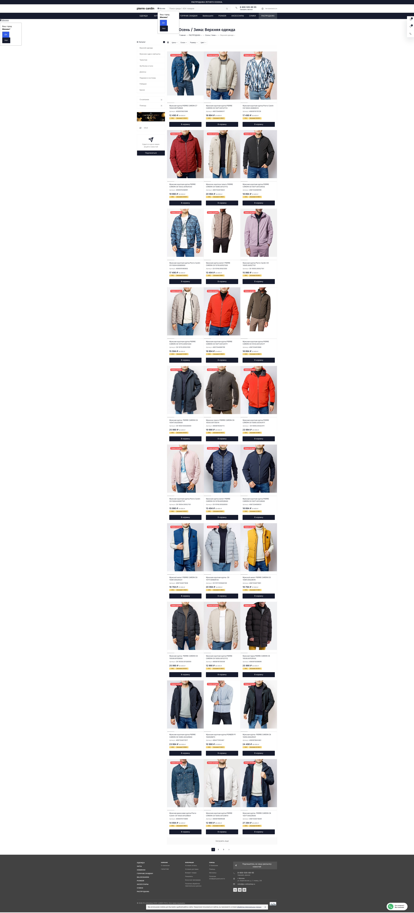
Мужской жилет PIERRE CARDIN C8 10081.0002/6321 (183, 578)
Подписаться (151, 153)
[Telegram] (244, 890)
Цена (174, 42)
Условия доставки (191, 869)
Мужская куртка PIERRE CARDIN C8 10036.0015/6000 (183, 657)
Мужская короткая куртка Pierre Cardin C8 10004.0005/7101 (184, 500)
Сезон (182, 42)
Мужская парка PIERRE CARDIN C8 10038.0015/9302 (256, 657)
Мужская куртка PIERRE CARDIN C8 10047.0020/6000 (183, 421)
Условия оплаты (191, 865)
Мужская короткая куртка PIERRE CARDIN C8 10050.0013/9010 (219, 814)
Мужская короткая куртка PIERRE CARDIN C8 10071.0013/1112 (219, 107)
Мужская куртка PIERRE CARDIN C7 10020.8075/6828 (183, 107)
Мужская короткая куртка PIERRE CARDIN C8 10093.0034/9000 (182, 736)
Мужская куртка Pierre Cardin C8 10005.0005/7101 (256, 264)
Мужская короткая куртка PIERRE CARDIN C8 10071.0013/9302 (256, 185)
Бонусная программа (193, 880)
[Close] (265, 907)
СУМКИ (140, 888)
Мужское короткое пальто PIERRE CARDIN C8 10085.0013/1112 (219, 185)
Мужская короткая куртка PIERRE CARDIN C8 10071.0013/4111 (219, 343)
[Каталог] (151, 117)
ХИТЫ (139, 866)
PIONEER (140, 881)
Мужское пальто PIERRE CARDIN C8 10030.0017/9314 (220, 421)
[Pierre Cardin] (145, 8)
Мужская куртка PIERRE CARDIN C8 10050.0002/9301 (257, 736)
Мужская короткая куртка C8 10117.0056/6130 (217, 578)
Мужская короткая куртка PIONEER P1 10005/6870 (221, 736)
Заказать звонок (246, 9)
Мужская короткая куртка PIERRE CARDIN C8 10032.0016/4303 (182, 185)
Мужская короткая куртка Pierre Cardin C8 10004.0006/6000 (184, 264)
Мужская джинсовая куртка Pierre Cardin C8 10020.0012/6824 (182, 814)
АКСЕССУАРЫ (142, 884)
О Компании (213, 865)
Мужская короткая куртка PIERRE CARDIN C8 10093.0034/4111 (256, 421)
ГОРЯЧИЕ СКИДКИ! (145, 873)
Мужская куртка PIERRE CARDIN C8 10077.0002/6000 (257, 814)
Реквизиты (189, 876)
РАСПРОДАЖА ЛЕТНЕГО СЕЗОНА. (207, 2)
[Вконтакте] (235, 890)
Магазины (212, 873)
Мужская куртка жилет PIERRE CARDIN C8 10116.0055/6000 (218, 500)
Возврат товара (190, 873)
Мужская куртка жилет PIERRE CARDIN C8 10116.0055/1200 (218, 264)
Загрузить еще (222, 841)
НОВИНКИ (141, 870)
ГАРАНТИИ (165, 869)
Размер (193, 42)
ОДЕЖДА (141, 863)
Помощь (212, 869)
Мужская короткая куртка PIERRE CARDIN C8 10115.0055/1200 (182, 343)
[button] (410, 19)
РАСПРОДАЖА (143, 891)
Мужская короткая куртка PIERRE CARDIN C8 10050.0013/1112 (219, 657)
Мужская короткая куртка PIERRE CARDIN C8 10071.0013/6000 (256, 500)
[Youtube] (240, 890)
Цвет (203, 42)
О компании (165, 865)
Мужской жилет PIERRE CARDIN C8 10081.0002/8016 (257, 578)
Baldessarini (143, 877)
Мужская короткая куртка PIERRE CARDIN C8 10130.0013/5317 (256, 343)
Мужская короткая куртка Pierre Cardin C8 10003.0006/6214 (258, 107)
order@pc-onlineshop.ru (246, 884)
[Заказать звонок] (410, 33)
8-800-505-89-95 (248, 7)
